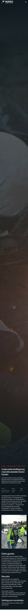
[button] (26, 2)
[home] (7, 2)
